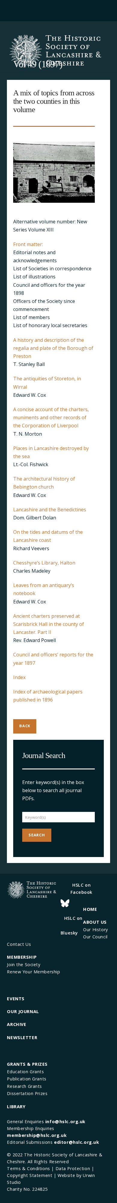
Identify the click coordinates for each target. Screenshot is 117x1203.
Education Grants (25, 1071)
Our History (95, 929)
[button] (59, 9)
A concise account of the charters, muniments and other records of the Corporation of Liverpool (51, 417)
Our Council (95, 937)
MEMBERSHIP (22, 957)
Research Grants (24, 1086)
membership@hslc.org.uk (37, 1135)
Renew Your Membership (33, 972)
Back (24, 725)
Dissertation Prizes (27, 1093)
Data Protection (73, 1168)
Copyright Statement (29, 1175)
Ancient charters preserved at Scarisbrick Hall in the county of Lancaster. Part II (48, 624)
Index (19, 677)
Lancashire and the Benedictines (49, 509)
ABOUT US (95, 922)
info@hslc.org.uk (65, 1121)
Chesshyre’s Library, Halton (44, 562)
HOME (90, 909)
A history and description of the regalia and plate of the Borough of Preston (53, 348)
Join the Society (23, 964)
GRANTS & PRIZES (27, 1064)
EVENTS (15, 998)
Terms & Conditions (28, 1168)
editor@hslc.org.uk (76, 1142)
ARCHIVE (16, 1024)
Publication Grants (26, 1079)
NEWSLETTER (22, 1037)
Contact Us (19, 944)
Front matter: (28, 244)
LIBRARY (16, 1106)
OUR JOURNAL (23, 1011)
